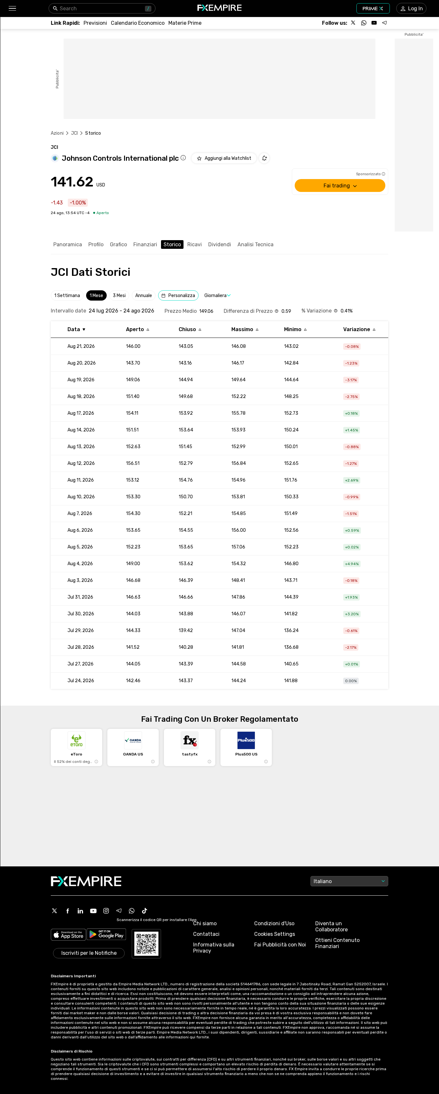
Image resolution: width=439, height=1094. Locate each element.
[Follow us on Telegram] (384, 23)
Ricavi (194, 244)
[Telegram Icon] (119, 911)
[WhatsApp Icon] (132, 911)
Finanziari (145, 244)
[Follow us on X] (353, 23)
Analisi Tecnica (255, 244)
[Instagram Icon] (106, 911)
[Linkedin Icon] (80, 911)
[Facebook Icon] (67, 911)
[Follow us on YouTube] (374, 23)
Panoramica (67, 244)
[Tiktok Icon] (144, 911)
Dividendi (219, 244)
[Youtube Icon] (93, 911)
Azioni (57, 133)
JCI (74, 133)
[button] (12, 8)
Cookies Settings (274, 934)
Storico (172, 244)
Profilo (95, 244)
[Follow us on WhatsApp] (364, 23)
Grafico (118, 244)
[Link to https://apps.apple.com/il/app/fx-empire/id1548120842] (68, 935)
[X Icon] (54, 911)
